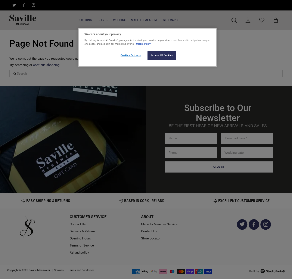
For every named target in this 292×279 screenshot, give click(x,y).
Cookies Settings (131, 55)
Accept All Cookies (162, 55)
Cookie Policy (143, 43)
